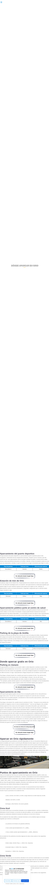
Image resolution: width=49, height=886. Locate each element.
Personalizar (8, 880)
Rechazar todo (16, 880)
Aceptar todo (25, 880)
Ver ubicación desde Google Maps (25, 576)
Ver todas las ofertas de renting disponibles (24, 726)
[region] (17, 874)
